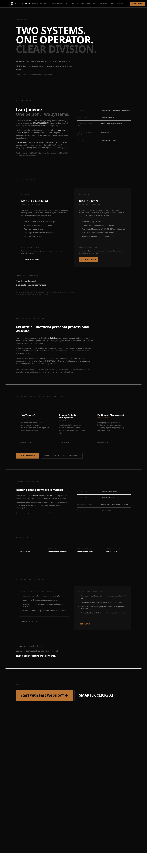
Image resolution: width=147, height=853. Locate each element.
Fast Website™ (56, 4)
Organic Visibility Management (78, 4)
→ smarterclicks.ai (29, 622)
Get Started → (87, 259)
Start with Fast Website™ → (44, 695)
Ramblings (120, 4)
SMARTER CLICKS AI (96, 695)
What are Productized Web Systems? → (61, 456)
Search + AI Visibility (40, 4)
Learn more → (25, 442)
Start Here (137, 4)
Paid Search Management (103, 4)
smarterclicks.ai (31, 259)
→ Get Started (84, 624)
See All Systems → (27, 456)
